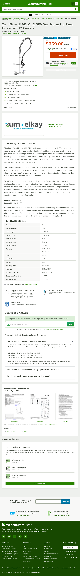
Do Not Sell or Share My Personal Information (61, 568)
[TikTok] (20, 536)
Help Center (70, 547)
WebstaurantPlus (7, 546)
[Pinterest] (25, 536)
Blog (24, 546)
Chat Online (69, 554)
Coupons (25, 554)
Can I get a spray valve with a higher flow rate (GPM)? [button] (26, 341)
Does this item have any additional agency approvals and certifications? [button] (33, 370)
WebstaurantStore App (9, 551)
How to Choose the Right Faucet (25, 432)
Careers (46, 551)
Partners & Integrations (9, 559)
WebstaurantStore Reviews (31, 559)
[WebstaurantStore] (28, 524)
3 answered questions (19, 33)
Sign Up (66, 501)
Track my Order (71, 551)
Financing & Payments (51, 554)
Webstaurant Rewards (9, 549)
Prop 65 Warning (31, 284)
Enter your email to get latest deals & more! (20, 501)
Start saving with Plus (23, 515)
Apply (74, 63)
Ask (70, 324)
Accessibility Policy (39, 568)
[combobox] (40, 9)
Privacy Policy (59, 329)
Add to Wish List (61, 70)
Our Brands (48, 549)
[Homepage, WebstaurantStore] (40, 4)
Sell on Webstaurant (50, 559)
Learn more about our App (61, 515)
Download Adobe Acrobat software (47, 424)
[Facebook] (14, 536)
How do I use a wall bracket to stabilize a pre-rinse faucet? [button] (28, 376)
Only (47, 41)
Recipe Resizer (7, 556)
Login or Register (40, 483)
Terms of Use (49, 329)
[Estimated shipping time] (36, 85)
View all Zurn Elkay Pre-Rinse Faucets (55, 125)
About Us (47, 546)
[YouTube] (9, 536)
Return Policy (48, 561)
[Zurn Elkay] (24, 125)
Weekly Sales (27, 551)
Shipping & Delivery (71, 557)
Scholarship (48, 556)
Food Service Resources (31, 556)
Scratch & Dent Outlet (30, 549)
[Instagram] (3, 536)
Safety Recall (27, 561)
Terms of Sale (6, 568)
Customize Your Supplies (10, 554)
